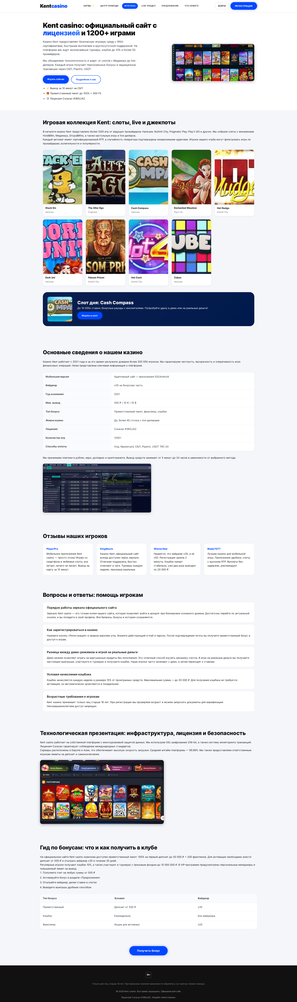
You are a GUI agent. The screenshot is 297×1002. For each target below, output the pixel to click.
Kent (53, 6)
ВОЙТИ (222, 6)
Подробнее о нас (86, 79)
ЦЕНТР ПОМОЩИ (109, 6)
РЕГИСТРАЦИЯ (243, 6)
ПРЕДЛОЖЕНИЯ (170, 6)
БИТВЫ (87, 6)
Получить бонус (148, 950)
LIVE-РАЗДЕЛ (149, 6)
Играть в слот (90, 315)
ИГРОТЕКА (130, 6)
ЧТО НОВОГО (192, 6)
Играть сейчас (55, 79)
